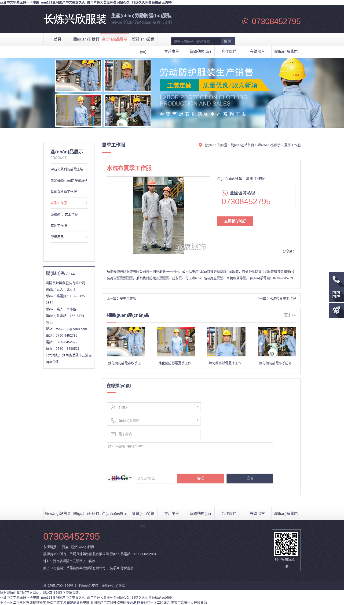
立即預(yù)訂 (235, 221)
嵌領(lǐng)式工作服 (64, 214)
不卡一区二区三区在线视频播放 (23, 602)
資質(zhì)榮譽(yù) (143, 516)
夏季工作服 (59, 203)
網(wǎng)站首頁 (242, 145)
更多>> (290, 315)
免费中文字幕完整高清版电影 (68, 602)
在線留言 (257, 51)
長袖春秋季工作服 (64, 191)
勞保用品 (57, 237)
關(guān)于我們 (86, 514)
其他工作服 (59, 225)
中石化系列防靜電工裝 (67, 169)
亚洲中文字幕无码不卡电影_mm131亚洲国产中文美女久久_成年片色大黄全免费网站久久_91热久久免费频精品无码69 (86, 2)
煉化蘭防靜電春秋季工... (126, 363)
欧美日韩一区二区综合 (153, 602)
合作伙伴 (228, 51)
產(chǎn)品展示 (269, 145)
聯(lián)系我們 (286, 51)
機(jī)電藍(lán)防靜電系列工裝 (69, 182)
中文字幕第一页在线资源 (189, 602)
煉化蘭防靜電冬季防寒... (277, 363)
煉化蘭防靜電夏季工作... (176, 363)
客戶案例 (171, 51)
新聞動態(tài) (200, 51)
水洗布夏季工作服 (283, 298)
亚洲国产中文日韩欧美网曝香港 (113, 602)
